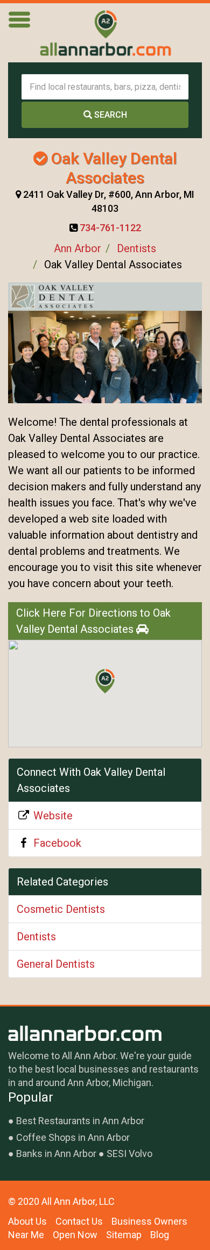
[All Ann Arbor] (105, 33)
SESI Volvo (129, 1153)
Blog (159, 1234)
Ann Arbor (77, 248)
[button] (105, 681)
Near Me (26, 1234)
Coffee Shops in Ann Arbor (73, 1137)
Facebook (57, 843)
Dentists (136, 248)
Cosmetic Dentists (61, 909)
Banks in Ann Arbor (56, 1153)
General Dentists (56, 964)
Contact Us (79, 1221)
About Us (27, 1221)
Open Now (75, 1234)
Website (53, 815)
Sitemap (124, 1234)
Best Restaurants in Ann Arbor (80, 1120)
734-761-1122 (110, 227)
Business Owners (149, 1221)
